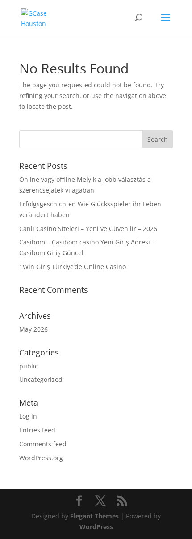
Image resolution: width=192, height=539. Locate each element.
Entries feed (37, 430)
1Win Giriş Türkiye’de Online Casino (72, 266)
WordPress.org (41, 457)
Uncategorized (41, 379)
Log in (28, 416)
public (28, 366)
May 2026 (33, 329)
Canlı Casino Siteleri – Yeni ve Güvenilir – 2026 (88, 228)
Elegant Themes (94, 516)
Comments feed (43, 444)
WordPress (96, 526)
